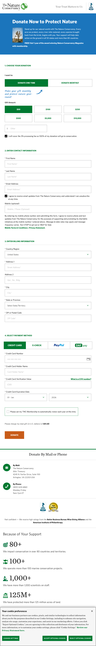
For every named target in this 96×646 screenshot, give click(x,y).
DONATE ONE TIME (26, 83)
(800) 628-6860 (20, 487)
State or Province (13, 300)
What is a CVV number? (81, 379)
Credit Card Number (14, 353)
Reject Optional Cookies (80, 638)
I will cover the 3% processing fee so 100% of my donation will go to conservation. (42, 136)
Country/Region (12, 249)
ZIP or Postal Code (14, 313)
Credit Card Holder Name (17, 366)
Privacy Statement (37, 228)
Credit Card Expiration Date (17, 392)
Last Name (10, 171)
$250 (77, 109)
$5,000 (48, 118)
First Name (10, 158)
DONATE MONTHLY (70, 83)
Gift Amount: (10, 102)
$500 (18, 118)
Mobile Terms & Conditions (16, 228)
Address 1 (10, 262)
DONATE (14, 435)
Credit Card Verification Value (18, 379)
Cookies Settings (10, 638)
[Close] (92, 611)
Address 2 (9, 274)
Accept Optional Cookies (55, 638)
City (7, 287)
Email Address (12, 184)
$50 (18, 109)
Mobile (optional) (12, 203)
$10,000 (77, 118)
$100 (48, 109)
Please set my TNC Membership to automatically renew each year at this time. (43, 411)
